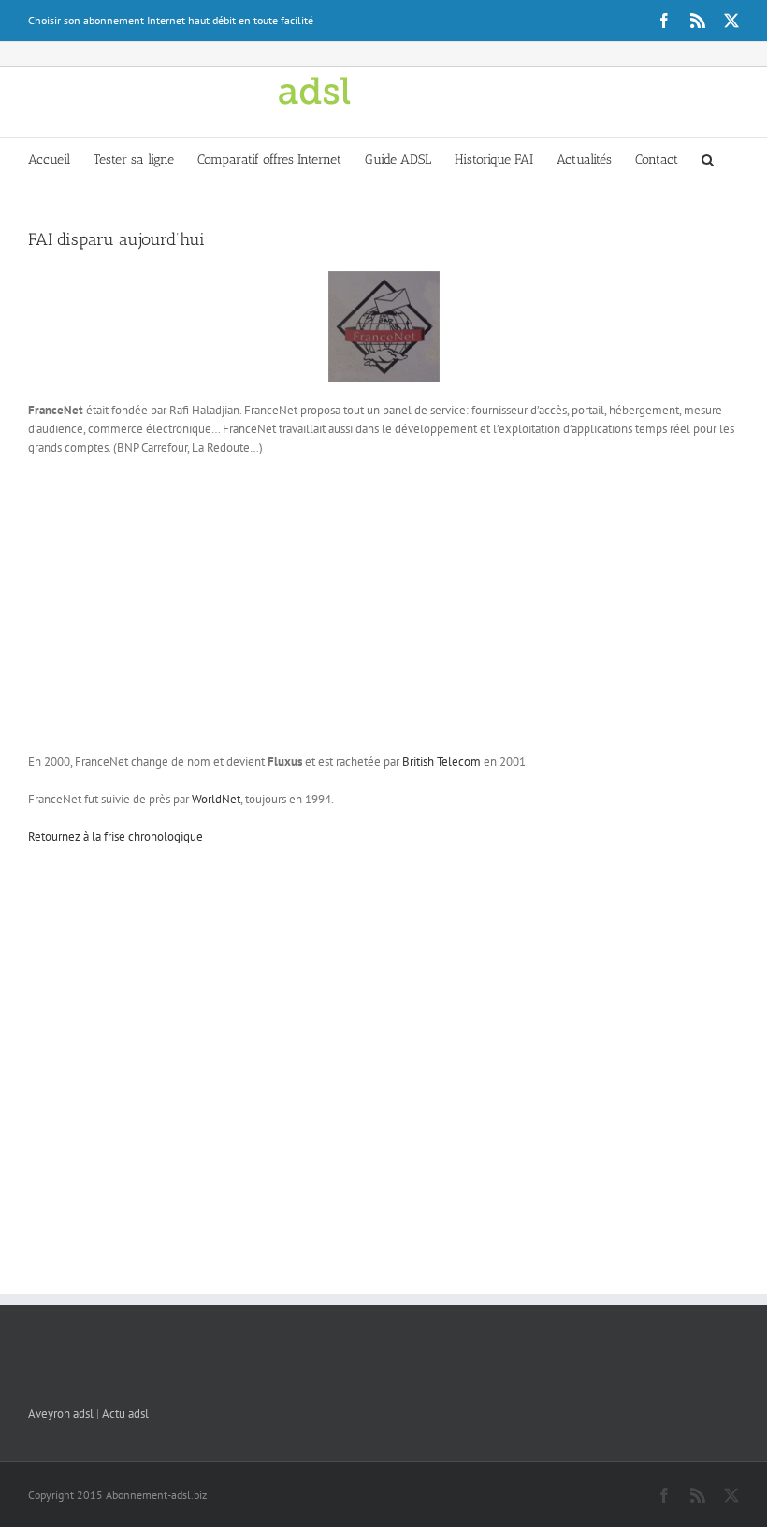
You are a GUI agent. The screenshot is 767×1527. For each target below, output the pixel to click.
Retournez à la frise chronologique (115, 836)
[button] (708, 158)
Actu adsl (125, 1413)
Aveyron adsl (61, 1413)
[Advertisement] (383, 607)
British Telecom (441, 762)
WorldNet (216, 799)
